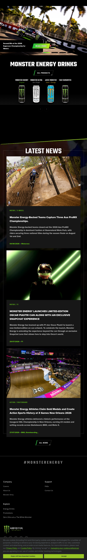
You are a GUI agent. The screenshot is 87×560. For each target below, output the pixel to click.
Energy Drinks (9, 509)
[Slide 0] (46, 52)
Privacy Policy (11, 548)
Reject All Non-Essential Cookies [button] (23, 556)
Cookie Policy (26, 548)
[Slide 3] (70, 52)
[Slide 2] (62, 52)
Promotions (8, 513)
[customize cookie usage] (63, 551)
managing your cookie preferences (65, 548)
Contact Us (49, 490)
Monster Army (8, 494)
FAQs (47, 486)
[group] (22, 92)
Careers (6, 486)
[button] (62, 551)
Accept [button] (64, 556)
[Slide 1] (54, 52)
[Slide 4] (78, 52)
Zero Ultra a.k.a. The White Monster (17, 517)
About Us (6, 490)
